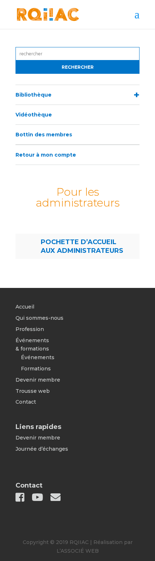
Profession (29, 329)
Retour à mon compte (45, 155)
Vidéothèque (33, 114)
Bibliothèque (33, 95)
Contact (25, 402)
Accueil (24, 306)
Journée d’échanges (41, 449)
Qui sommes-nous (39, 318)
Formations (36, 368)
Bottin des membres (43, 134)
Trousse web (32, 391)
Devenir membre (37, 380)
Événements (37, 357)
